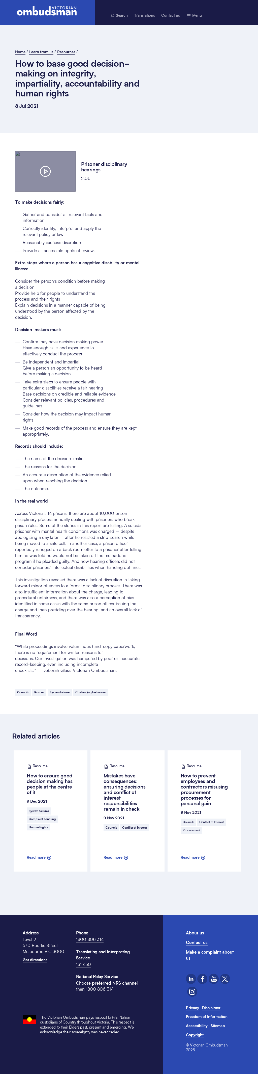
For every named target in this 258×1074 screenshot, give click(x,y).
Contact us (170, 15)
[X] (225, 979)
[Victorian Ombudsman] (46, 11)
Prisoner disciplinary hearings (104, 166)
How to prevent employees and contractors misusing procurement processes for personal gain (204, 785)
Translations (144, 15)
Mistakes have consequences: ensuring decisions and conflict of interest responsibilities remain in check (124, 788)
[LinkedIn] (191, 979)
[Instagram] (192, 992)
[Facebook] (202, 979)
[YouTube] (214, 979)
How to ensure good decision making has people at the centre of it (50, 779)
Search (121, 15)
